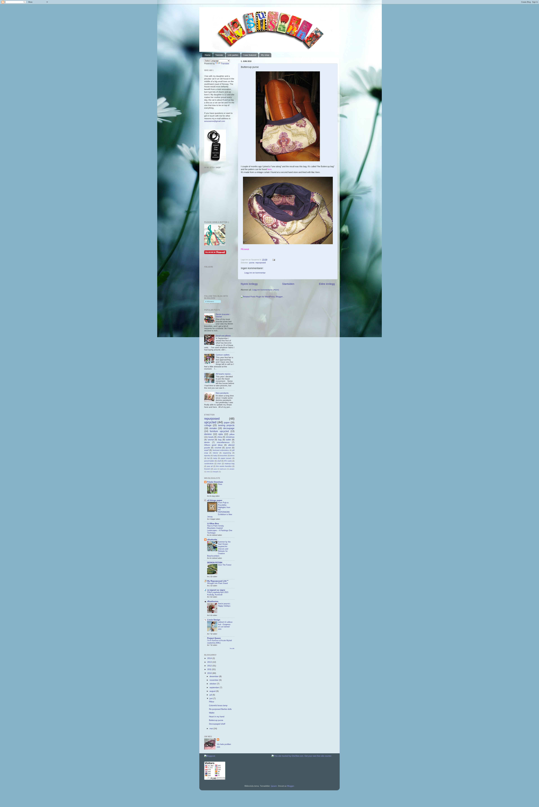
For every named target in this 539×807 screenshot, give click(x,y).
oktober (213, 684)
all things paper (214, 500)
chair (219, 464)
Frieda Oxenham (215, 482)
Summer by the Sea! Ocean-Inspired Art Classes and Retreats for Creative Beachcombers (218, 549)
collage (208, 425)
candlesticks (209, 464)
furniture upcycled (219, 431)
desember (214, 676)
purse (251, 263)
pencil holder (209, 461)
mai (211, 728)
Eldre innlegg (327, 283)
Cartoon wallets (222, 355)
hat (208, 458)
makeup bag (229, 464)
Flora (220, 484)
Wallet (211, 713)
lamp (215, 458)
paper (227, 422)
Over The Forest (224, 565)
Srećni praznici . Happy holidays (224, 605)
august (213, 691)
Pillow (211, 702)
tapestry (207, 456)
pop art (210, 466)
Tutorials (219, 55)
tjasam (274, 786)
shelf (219, 461)
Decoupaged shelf (217, 724)
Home (207, 55)
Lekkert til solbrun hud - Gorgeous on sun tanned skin (225, 625)
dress (232, 456)
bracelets (223, 456)
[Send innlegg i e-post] (273, 260)
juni (211, 698)
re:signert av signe (216, 590)
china (219, 437)
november (214, 680)
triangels (215, 471)
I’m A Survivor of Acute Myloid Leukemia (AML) (219, 641)
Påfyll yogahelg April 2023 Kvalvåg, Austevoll (217, 593)
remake (213, 428)
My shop (265, 55)
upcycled (210, 422)
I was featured (249, 55)
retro (208, 471)
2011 (209, 669)
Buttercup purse (216, 720)
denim (207, 442)
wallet (228, 440)
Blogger (290, 786)
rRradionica (212, 601)
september (215, 687)
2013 (209, 662)
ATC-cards (228, 461)
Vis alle (232, 648)
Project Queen (214, 638)
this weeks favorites (224, 466)
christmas (230, 437)
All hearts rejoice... (224, 374)
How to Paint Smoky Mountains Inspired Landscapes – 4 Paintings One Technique (219, 529)
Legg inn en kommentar (255, 273)
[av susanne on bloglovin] (212, 303)
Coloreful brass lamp (218, 705)
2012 (209, 666)
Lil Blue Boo (213, 523)
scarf (206, 450)
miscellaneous (223, 442)
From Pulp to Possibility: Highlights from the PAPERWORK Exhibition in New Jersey (219, 510)
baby (215, 456)
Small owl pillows (223, 336)
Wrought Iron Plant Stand (217, 583)
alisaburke (212, 540)
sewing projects (226, 425)
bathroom (223, 469)
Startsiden (288, 283)
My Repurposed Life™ (218, 581)
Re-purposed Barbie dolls (220, 709)
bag (219, 440)
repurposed (260, 263)
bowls (210, 437)
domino (208, 434)
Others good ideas (213, 445)
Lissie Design (213, 620)
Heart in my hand (216, 717)
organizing (227, 453)
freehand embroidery (221, 450)
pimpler (231, 469)
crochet (218, 448)
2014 (209, 658)
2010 (209, 673)
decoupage (228, 428)
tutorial (211, 440)
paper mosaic (226, 458)
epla (220, 434)
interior (215, 453)
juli (211, 695)
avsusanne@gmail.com (214, 121)
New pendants (222, 393)
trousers (207, 469)
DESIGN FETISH (214, 563)
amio (215, 469)
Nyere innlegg (249, 283)
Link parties (233, 55)
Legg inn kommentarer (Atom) (265, 290)
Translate (225, 64)
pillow (231, 434)
